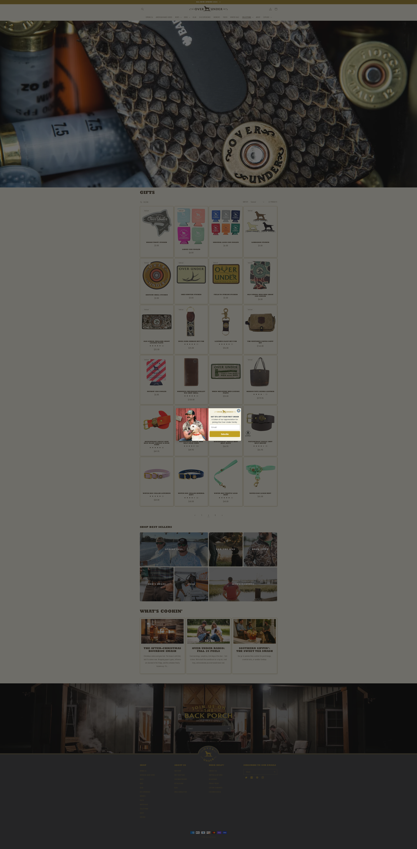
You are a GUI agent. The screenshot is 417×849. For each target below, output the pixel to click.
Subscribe (225, 434)
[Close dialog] (238, 410)
